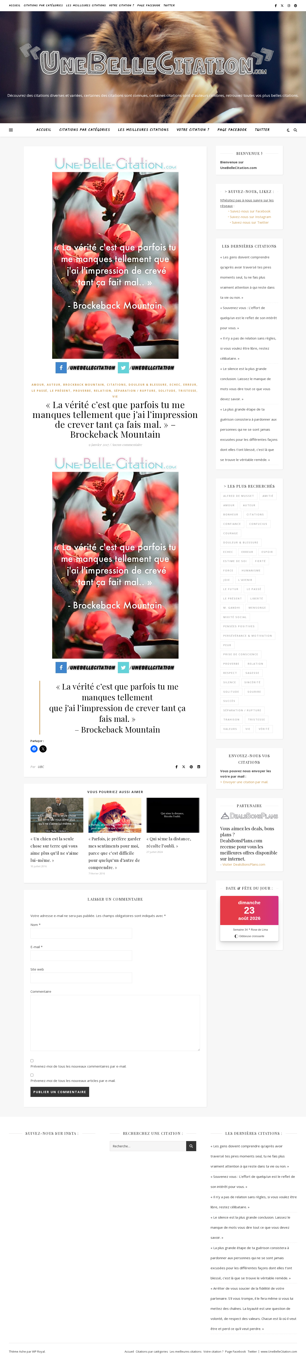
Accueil (15, 5)
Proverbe (82, 391)
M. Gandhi (231, 607)
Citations (116, 385)
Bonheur (230, 514)
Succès (229, 701)
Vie (115, 396)
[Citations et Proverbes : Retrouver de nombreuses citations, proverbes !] (153, 63)
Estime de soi (235, 561)
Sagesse (252, 673)
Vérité (264, 729)
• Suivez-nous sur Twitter (249, 222)
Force (228, 570)
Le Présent (60, 391)
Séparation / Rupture (135, 391)
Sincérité (252, 682)
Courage (230, 533)
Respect (230, 673)
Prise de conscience (240, 654)
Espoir (267, 552)
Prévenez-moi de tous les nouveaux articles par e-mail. (72, 1080)
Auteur (53, 385)
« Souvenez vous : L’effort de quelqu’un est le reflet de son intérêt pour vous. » (248, 317)
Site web (37, 969)
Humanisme (251, 570)
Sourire (254, 691)
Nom (35, 924)
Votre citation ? (121, 5)
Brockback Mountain (83, 385)
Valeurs (230, 729)
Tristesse (187, 391)
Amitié (268, 495)
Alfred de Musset (238, 495)
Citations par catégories (43, 5)
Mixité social (235, 617)
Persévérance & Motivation (247, 635)
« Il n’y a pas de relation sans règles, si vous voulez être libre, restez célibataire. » (248, 348)
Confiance (232, 523)
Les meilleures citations (86, 5)
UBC (41, 767)
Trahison (231, 719)
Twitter (169, 5)
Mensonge (257, 607)
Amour (38, 385)
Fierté (260, 561)
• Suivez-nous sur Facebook (249, 211)
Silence (229, 682)
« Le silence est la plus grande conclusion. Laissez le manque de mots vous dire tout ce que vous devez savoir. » (250, 1227)
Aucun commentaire (127, 444)
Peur (227, 645)
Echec (175, 385)
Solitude (167, 391)
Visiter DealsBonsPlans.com (243, 864)
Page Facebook (148, 5)
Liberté (256, 598)
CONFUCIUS (258, 523)
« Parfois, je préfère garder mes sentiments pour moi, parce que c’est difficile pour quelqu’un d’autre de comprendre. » (114, 853)
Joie (226, 580)
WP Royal (38, 1351)
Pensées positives (239, 626)
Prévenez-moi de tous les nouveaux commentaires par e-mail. (78, 1066)
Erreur (189, 385)
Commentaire (40, 991)
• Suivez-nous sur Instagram (249, 216)
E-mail (36, 947)
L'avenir (245, 580)
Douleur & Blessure (148, 385)
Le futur (231, 589)
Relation (102, 391)
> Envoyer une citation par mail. (244, 782)
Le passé (39, 391)
